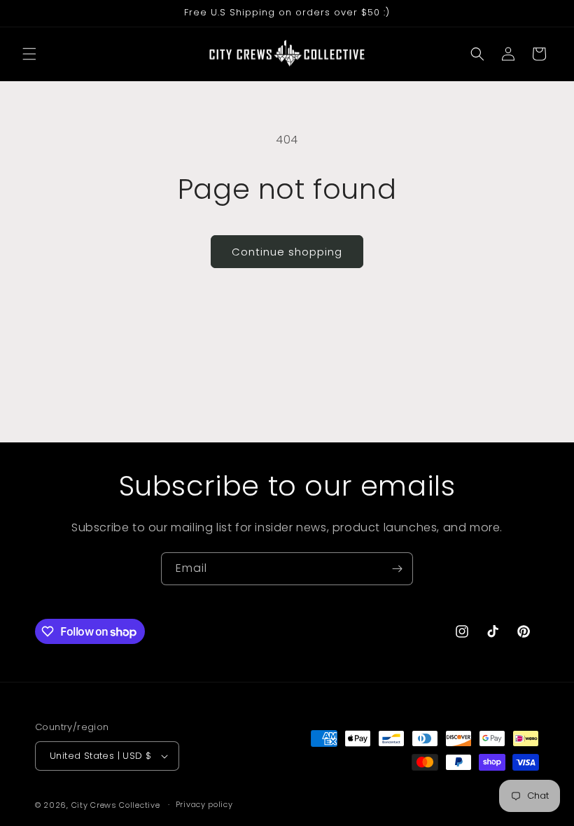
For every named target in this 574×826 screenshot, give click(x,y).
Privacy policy (204, 804)
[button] (29, 53)
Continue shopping (287, 251)
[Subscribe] (397, 568)
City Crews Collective (115, 805)
